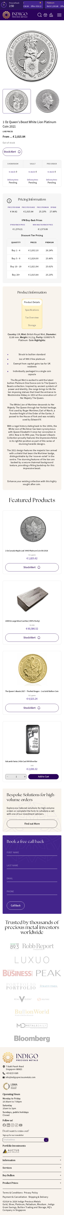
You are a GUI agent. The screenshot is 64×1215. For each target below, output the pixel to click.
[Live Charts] (51, 15)
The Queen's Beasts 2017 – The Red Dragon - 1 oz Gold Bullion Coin (32, 691)
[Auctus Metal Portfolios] (11, 1151)
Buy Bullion (32, 1175)
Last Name (12, 865)
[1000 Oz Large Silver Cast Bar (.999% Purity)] (32, 599)
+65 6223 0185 (12, 1073)
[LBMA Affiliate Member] (32, 1086)
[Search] (40, 15)
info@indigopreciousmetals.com (21, 1077)
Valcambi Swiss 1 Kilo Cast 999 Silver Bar (21, 761)
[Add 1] (24, 776)
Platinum (48, 3)
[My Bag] (45, 15)
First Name (13, 852)
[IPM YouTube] (20, 1125)
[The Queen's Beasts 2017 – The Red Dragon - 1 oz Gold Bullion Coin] (32, 669)
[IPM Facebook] (4, 1125)
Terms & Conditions (13, 1192)
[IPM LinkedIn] (8, 1125)
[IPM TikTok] (16, 1125)
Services (32, 1167)
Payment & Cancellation (15, 1197)
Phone (10, 891)
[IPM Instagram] (12, 1125)
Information (32, 1160)
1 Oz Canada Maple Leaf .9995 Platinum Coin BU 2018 (26, 550)
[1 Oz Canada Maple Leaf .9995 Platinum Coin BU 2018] (32, 528)
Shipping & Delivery (38, 1197)
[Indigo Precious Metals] (15, 15)
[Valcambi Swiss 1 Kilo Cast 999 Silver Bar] (32, 739)
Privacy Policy (31, 1192)
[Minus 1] (7, 776)
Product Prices (32, 1183)
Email (10, 878)
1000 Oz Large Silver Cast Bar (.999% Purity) (22, 621)
